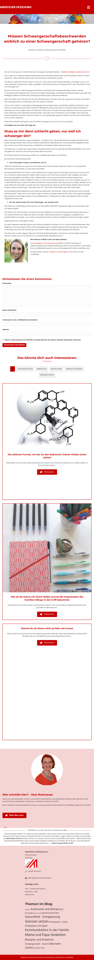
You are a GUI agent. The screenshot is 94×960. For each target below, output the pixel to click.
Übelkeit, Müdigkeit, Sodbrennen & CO (75, 72)
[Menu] (88, 7)
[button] (47, 472)
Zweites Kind (39, 948)
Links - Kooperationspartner (35, 888)
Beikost (59, 909)
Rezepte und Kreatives (74, 368)
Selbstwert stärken (47, 374)
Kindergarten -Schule (58, 922)
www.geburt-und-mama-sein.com (45, 243)
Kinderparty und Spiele (36, 926)
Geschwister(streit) (50, 913)
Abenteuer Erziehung (15, 7)
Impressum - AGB (31, 891)
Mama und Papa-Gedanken (45, 935)
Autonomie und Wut (25, 368)
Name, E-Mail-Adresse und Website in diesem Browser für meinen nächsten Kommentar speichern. (43, 340)
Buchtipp (29, 913)
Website (5, 330)
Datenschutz (29, 894)
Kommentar (6, 283)
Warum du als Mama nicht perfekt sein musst (47, 628)
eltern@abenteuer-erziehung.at (39, 878)
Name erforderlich (9, 310)
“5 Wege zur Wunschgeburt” (59, 252)
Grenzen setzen (56, 368)
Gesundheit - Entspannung (42, 917)
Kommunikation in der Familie (47, 930)
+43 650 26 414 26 (34, 871)
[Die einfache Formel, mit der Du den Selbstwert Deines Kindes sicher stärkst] (47, 416)
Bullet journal (42, 368)
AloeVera (27, 910)
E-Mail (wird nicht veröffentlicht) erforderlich (20, 320)
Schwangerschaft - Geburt (36, 944)
